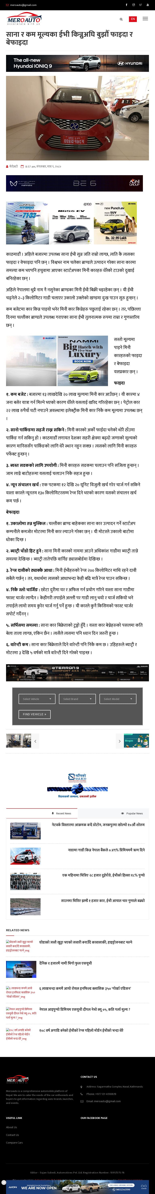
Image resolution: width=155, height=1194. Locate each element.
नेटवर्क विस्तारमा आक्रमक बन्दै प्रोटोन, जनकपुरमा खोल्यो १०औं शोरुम (98, 825)
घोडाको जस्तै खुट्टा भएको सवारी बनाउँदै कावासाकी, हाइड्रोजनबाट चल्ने (85, 942)
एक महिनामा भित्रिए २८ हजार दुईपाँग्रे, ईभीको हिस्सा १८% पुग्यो (103, 875)
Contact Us (12, 1135)
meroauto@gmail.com (107, 1101)
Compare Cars (14, 1142)
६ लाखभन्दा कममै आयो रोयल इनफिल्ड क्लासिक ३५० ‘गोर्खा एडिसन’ (85, 989)
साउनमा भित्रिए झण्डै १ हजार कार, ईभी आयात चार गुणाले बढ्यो (103, 901)
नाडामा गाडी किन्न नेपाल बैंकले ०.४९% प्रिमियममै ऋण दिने (106, 850)
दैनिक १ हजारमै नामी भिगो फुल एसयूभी (65, 963)
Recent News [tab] (63, 813)
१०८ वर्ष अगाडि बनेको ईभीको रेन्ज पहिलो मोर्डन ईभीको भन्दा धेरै (81, 1031)
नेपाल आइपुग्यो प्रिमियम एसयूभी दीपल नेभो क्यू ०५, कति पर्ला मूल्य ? (84, 1010)
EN (133, 19)
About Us (11, 1127)
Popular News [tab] (134, 813)
